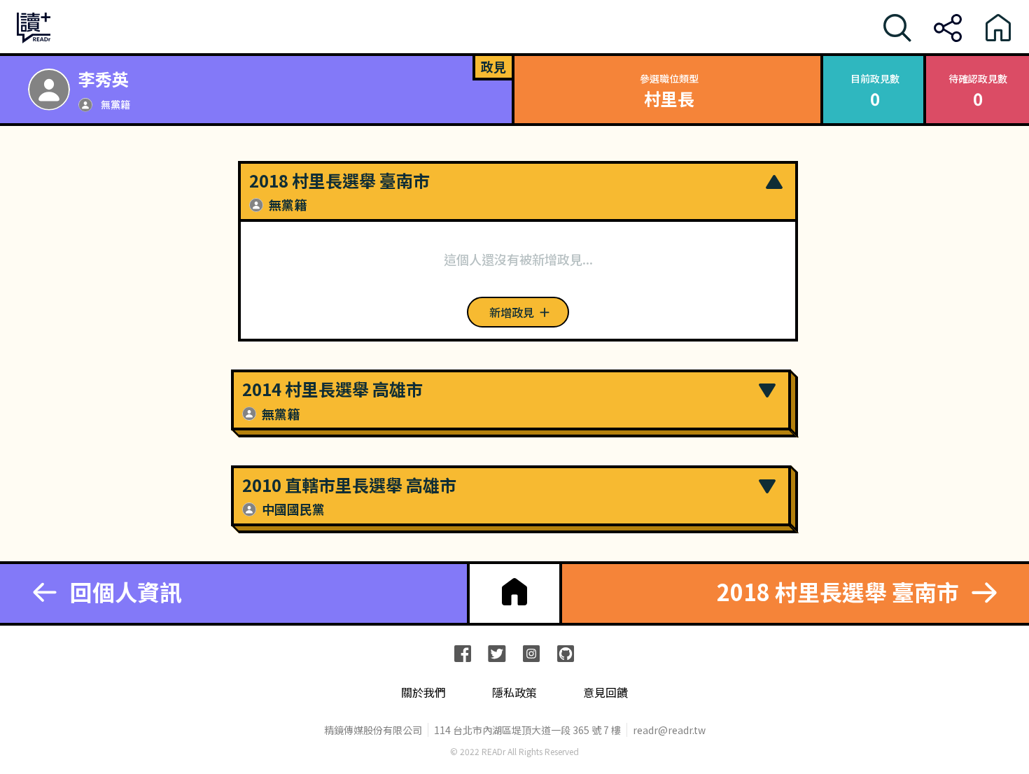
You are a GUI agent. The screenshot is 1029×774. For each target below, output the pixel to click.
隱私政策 (514, 692)
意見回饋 (605, 692)
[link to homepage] (514, 592)
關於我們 (423, 692)
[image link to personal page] (49, 90)
